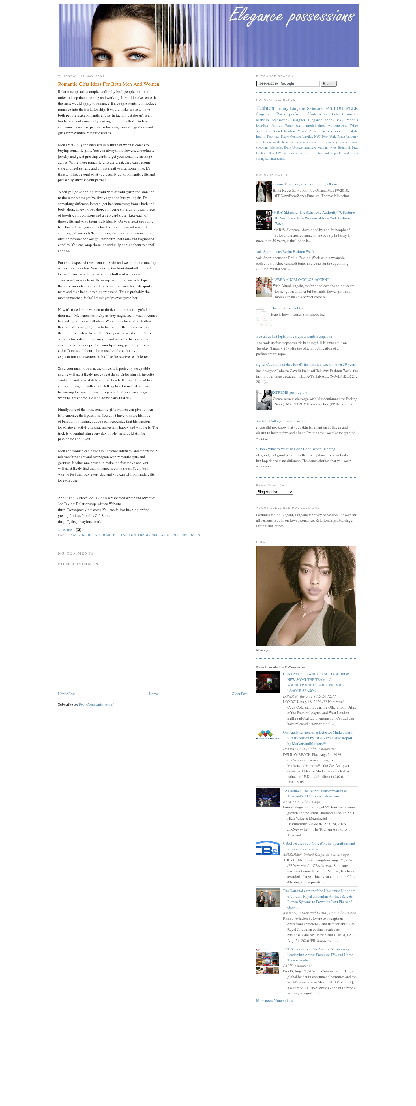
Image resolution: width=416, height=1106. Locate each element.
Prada (341, 136)
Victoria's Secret (269, 130)
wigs (333, 147)
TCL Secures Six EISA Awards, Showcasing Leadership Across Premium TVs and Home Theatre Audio (320, 954)
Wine (354, 125)
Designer (298, 119)
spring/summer (266, 158)
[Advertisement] (208, 1059)
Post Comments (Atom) (96, 704)
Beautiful (344, 147)
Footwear (273, 136)
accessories (85, 534)
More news (264, 1000)
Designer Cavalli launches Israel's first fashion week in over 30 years (304, 364)
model (311, 125)
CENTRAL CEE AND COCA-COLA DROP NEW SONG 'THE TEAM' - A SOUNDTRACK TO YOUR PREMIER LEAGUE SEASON (318, 682)
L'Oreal (272, 153)
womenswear (338, 125)
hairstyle (351, 130)
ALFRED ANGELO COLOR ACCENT (300, 279)
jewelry (344, 142)
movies (303, 153)
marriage (310, 147)
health (261, 136)
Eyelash (261, 153)
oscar (354, 142)
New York (329, 136)
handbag (287, 142)
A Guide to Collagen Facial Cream (278, 420)
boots (338, 130)
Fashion (128, 534)
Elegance (315, 119)
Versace (297, 147)
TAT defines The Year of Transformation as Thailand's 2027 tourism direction (317, 793)
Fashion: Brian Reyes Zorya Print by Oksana (305, 184)
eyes (321, 142)
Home (153, 693)
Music (302, 130)
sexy (340, 119)
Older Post (240, 693)
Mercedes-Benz (280, 147)
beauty (282, 108)
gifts (166, 534)
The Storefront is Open (288, 308)
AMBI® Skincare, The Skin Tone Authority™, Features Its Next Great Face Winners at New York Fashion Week (313, 218)
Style (335, 114)
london (289, 130)
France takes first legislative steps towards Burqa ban (292, 336)
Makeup (262, 119)
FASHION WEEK (341, 108)
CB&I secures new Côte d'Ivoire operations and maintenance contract (321, 846)
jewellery (332, 142)
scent (196, 534)
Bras (355, 147)
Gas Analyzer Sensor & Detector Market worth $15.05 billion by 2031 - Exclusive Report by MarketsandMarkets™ (320, 738)
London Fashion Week (274, 125)
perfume (181, 534)
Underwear (317, 114)
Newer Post (66, 693)
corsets (260, 142)
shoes (329, 119)
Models (352, 119)
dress (322, 125)
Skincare (315, 108)
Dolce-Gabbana (305, 142)
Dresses (326, 130)
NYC (317, 136)
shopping (262, 147)
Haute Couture (291, 136)
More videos (283, 1000)
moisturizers (350, 153)
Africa (313, 130)
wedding (323, 147)
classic (293, 153)
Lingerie (297, 108)
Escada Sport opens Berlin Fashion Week (283, 251)
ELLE (313, 153)
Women (283, 153)
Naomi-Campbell (329, 153)
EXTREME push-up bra (289, 392)
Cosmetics (109, 534)
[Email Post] (77, 529)
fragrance (148, 534)
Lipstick (307, 136)
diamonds (273, 142)
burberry (352, 136)
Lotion (281, 159)
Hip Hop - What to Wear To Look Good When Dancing (293, 448)
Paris (280, 114)
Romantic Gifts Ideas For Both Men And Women (108, 83)
